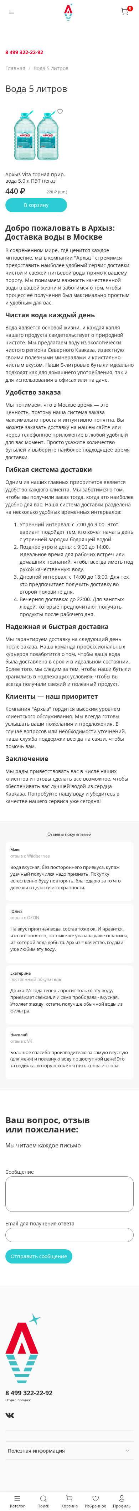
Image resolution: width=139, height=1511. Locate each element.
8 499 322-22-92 (24, 52)
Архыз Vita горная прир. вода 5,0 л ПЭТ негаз (35, 177)
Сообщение (19, 1171)
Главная (15, 68)
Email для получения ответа (39, 1223)
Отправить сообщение (39, 1256)
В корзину (36, 205)
